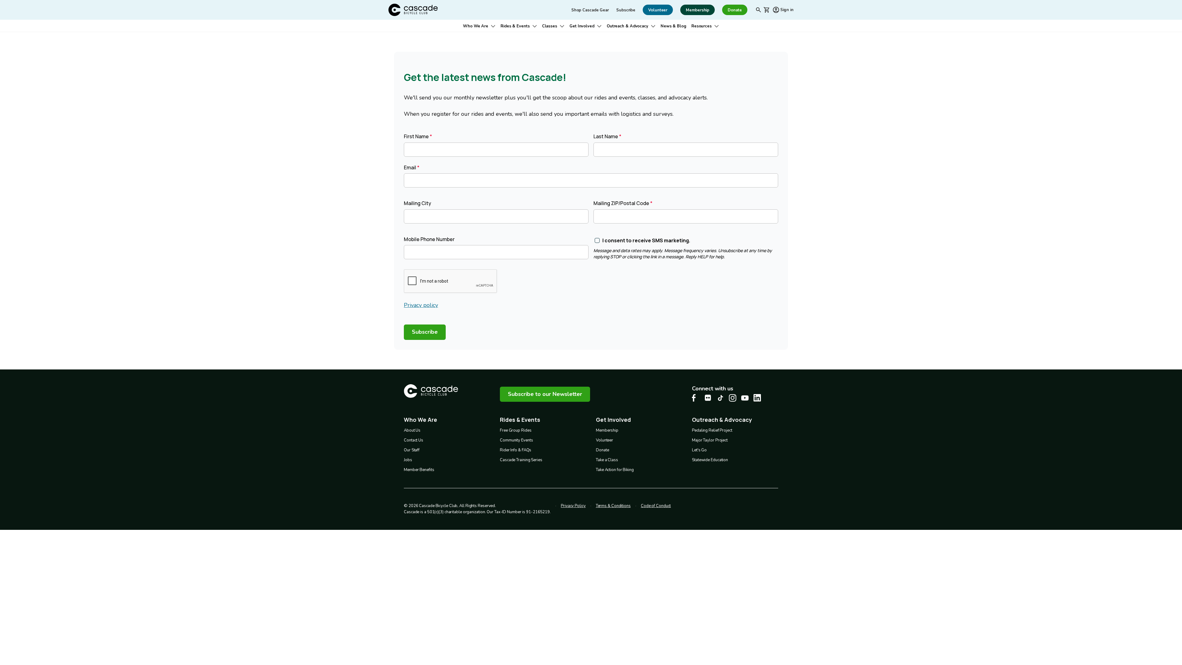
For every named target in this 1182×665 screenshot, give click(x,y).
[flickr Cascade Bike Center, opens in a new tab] (708, 398)
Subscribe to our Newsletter (545, 394)
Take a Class (607, 460)
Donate (602, 450)
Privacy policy (421, 305)
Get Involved (581, 26)
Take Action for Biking (615, 470)
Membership (607, 430)
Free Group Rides (515, 430)
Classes (549, 26)
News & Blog (673, 26)
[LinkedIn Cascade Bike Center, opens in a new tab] (757, 397)
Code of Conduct (656, 506)
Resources (701, 26)
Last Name (605, 136)
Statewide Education (710, 460)
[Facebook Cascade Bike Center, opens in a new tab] (695, 398)
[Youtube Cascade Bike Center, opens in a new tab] (745, 398)
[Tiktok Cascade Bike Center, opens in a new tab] (720, 398)
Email (410, 167)
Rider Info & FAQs (515, 450)
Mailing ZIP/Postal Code (621, 203)
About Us (412, 430)
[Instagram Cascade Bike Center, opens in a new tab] (732, 398)
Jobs (408, 460)
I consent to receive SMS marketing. (646, 240)
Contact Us (413, 440)
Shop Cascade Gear (590, 10)
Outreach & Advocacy (627, 26)
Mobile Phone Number (429, 239)
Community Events (516, 440)
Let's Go (699, 450)
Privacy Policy (573, 506)
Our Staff (412, 450)
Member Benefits (419, 470)
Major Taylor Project (710, 440)
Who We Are (475, 26)
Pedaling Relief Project (712, 430)
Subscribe (625, 10)
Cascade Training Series (521, 460)
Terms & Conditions (613, 506)
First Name (416, 136)
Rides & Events (515, 26)
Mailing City (417, 203)
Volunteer (604, 440)
